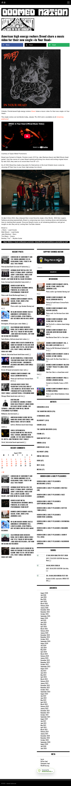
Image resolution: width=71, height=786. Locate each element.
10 (2, 461)
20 (16, 463)
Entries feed (44, 761)
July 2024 (43, 645)
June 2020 (44, 748)
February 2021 (45, 731)
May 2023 (43, 675)
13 (16, 461)
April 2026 (44, 601)
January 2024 (44, 658)
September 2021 (45, 717)
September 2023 (45, 666)
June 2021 (43, 723)
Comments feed (45, 763)
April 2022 (44, 702)
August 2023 (44, 668)
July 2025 (43, 620)
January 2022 (44, 708)
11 (6, 461)
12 (11, 461)
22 (25, 463)
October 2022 (45, 690)
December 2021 (45, 711)
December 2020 (45, 736)
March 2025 (44, 629)
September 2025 (45, 616)
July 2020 (43, 746)
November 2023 (45, 662)
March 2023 (44, 679)
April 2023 (44, 677)
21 (20, 463)
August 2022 (44, 694)
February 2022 (45, 706)
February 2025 (45, 631)
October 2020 (45, 740)
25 (7, 465)
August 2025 (44, 618)
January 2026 (44, 608)
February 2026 (45, 606)
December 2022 (45, 685)
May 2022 (43, 700)
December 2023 (45, 660)
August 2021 (44, 719)
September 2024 (45, 641)
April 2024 (44, 652)
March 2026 (44, 603)
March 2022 (44, 704)
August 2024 (44, 643)
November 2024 (45, 637)
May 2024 (43, 650)
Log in (42, 759)
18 (6, 463)
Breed (33, 111)
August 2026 (44, 593)
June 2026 (44, 597)
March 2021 (44, 729)
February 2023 (45, 681)
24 (2, 465)
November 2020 (45, 738)
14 (21, 461)
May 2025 (43, 624)
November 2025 (45, 612)
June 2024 (44, 648)
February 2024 (45, 656)
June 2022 (44, 698)
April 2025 (44, 626)
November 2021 (45, 713)
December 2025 (45, 610)
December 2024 (45, 635)
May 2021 (43, 725)
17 (2, 463)
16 (30, 461)
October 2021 (44, 715)
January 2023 (44, 683)
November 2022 (45, 687)
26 (11, 465)
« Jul (2, 472)
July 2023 (43, 671)
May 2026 (43, 599)
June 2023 (44, 673)
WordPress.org (45, 765)
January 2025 (44, 633)
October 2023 (45, 664)
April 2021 (44, 727)
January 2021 (44, 734)
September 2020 (45, 742)
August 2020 (44, 744)
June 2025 (44, 622)
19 (11, 463)
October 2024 (45, 639)
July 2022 (43, 696)
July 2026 (43, 595)
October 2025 (45, 614)
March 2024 (44, 654)
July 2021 (43, 721)
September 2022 (45, 692)
